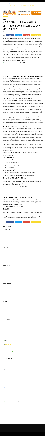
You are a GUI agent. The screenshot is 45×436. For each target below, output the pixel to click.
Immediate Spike (6, 265)
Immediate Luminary (7, 283)
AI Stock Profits (6, 319)
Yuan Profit (11, 16)
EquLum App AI (6, 301)
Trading (4, 19)
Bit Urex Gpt (5, 247)
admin (21, 16)
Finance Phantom (6, 229)
